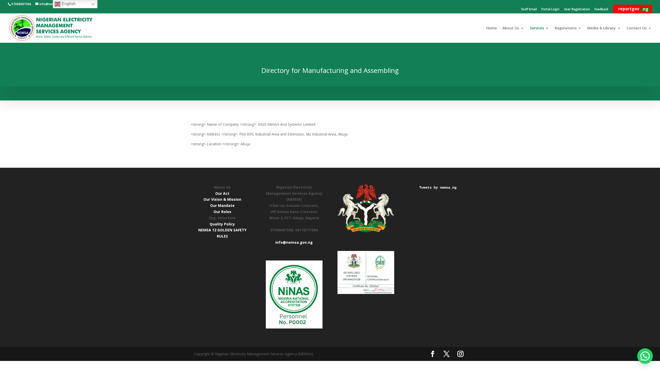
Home (491, 28)
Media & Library (601, 28)
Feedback (601, 9)
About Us (510, 28)
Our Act (222, 193)
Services (537, 28)
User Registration (577, 9)
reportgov (633, 9)
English (68, 4)
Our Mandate (222, 205)
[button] (645, 356)
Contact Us (636, 28)
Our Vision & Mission (222, 199)
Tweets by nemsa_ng (437, 187)
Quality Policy (222, 224)
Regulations (565, 28)
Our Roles (222, 211)
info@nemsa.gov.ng (294, 242)
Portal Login (550, 9)
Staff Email (529, 9)
